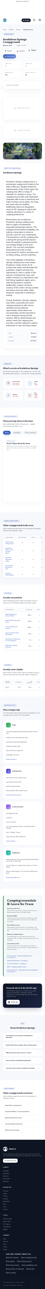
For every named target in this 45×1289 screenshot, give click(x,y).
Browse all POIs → (11, 841)
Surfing (5, 1209)
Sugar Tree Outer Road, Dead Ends (16, 836)
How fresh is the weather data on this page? (21, 1045)
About (4, 1239)
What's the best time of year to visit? (18, 1053)
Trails (4, 1206)
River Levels (6, 1178)
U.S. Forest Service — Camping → (17, 963)
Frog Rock (9, 817)
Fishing (5, 1196)
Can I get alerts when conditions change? (20, 1068)
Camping (11, 29)
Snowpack (6, 1171)
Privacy (5, 1246)
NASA (18, 1285)
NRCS (14, 1285)
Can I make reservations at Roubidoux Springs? (19, 1036)
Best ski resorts (12, 1257)
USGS (7, 1285)
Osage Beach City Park (12, 755)
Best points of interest (15, 1269)
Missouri (18, 29)
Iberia (7, 687)
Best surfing (11, 1273)
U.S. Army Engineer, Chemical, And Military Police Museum (20, 827)
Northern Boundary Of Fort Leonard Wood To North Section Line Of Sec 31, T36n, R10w (22, 860)
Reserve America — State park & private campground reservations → (22, 970)
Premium (5, 1241)
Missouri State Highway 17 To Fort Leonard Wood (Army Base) (22, 872)
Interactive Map (7, 1218)
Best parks (10, 1261)
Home (4, 29)
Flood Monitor (7, 1226)
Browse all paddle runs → (13, 877)
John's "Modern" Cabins (13, 832)
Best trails (30, 1269)
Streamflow (6, 1173)
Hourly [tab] (7, 432)
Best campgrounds (29, 1257)
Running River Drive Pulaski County (16, 777)
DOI (21, 1285)
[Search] (34, 20)
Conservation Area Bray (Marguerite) (16, 742)
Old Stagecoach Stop (12, 813)
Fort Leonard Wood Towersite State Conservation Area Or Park (22, 732)
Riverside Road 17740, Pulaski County (16, 790)
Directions (21, 51)
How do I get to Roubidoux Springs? (18, 1060)
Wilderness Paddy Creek (13, 746)
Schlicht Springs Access (13, 786)
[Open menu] (40, 20)
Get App (27, 20)
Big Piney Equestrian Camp (8, 559)
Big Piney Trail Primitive (12, 1130)
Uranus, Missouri (11, 822)
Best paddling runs (29, 1265)
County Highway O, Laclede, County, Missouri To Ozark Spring (21, 866)
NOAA (11, 1285)
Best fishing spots (24, 1261)
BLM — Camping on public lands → (17, 967)
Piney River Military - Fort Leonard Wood (17, 1111)
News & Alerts (7, 1221)
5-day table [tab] (17, 432)
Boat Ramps (6, 1201)
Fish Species (6, 1224)
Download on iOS (11, 1160)
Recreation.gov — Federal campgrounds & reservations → (19, 956)
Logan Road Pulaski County (14, 782)
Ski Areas (5, 1191)
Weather (5, 1229)
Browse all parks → (11, 759)
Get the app (13, 1002)
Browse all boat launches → (14, 795)
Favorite (8, 51)
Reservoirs (6, 1176)
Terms (4, 1244)
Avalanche (6, 1181)
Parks (4, 1204)
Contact (5, 1249)
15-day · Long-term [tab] (30, 432)
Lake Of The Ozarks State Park (14, 750)
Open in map (9, 56)
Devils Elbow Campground (13, 1105)
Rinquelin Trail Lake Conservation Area (17, 737)
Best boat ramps (12, 1265)
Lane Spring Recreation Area (9, 567)
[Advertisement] (22, 9)
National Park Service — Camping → (17, 960)
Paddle (5, 1193)
